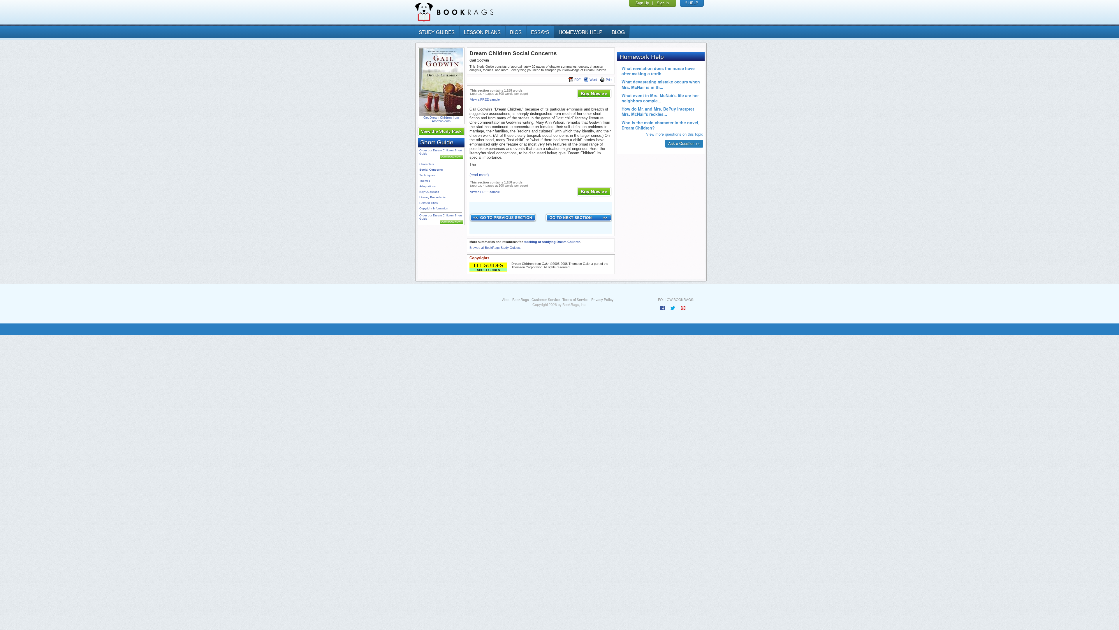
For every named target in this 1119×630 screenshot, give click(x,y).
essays (540, 32)
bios (516, 32)
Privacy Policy (602, 299)
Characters (426, 164)
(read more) (479, 175)
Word (593, 79)
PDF (577, 79)
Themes (424, 180)
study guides (437, 32)
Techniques (427, 175)
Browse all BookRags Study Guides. (495, 247)
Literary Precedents (432, 197)
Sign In (663, 3)
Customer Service (546, 299)
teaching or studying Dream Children (552, 242)
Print (609, 79)
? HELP (691, 3)
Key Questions (429, 191)
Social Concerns (431, 169)
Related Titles (428, 202)
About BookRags (515, 299)
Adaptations (427, 186)
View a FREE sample (485, 99)
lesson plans (482, 32)
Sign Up (642, 3)
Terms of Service (575, 299)
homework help (580, 32)
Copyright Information (433, 208)
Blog (618, 32)
